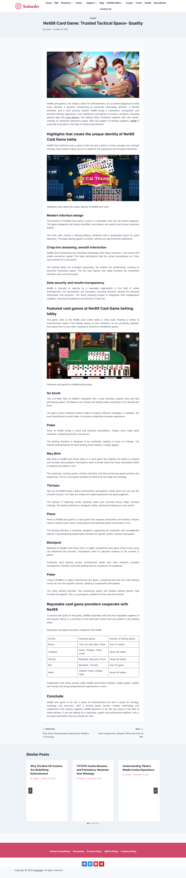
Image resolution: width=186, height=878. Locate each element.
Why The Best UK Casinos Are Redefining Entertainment (46, 770)
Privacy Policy (94, 851)
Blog (102, 3)
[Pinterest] (101, 863)
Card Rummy (72, 117)
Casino (93, 18)
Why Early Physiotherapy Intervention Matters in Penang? (66, 733)
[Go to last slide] (30, 791)
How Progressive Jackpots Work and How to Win (120, 733)
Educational (160, 3)
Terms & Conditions (60, 851)
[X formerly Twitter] (90, 863)
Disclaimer (78, 851)
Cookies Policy (128, 851)
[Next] (156, 791)
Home (49, 3)
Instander (38, 870)
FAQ (56, 3)
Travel (138, 3)
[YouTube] (95, 863)
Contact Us (105, 9)
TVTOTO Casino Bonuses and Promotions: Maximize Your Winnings (93, 770)
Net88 (133, 121)
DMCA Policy (111, 851)
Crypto (129, 3)
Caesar (48, 29)
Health (147, 3)
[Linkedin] (84, 863)
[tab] (88, 823)
